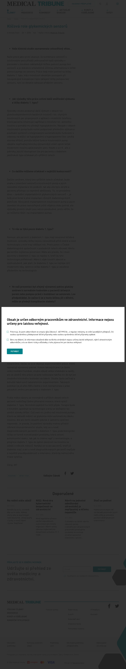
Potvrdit (15, 351)
